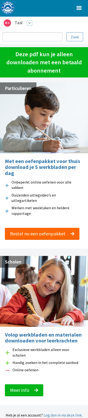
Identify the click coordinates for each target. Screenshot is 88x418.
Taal (18, 22)
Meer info (20, 390)
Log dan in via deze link (63, 415)
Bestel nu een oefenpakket (38, 234)
